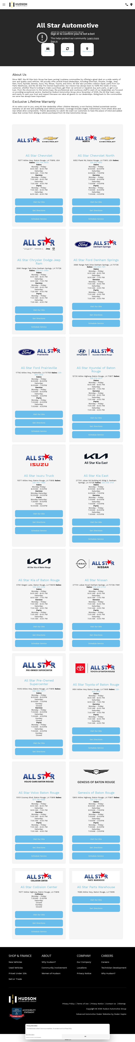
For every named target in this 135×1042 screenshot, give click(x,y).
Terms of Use (83, 1004)
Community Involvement (54, 967)
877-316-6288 (39, 799)
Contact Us (111, 1004)
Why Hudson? (49, 962)
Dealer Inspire (120, 1014)
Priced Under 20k (17, 973)
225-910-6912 (96, 162)
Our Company (84, 962)
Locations (82, 967)
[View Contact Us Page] (126, 4)
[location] (131, 4)
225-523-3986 (42, 270)
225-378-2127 (96, 799)
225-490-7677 (38, 691)
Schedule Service (39, 219)
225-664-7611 (99, 267)
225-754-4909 (42, 162)
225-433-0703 (99, 587)
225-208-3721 (108, 483)
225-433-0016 (39, 587)
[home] (18, 4)
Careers (105, 962)
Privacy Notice (84, 973)
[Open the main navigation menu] (4, 4)
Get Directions (39, 210)
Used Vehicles (16, 967)
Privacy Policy (68, 1004)
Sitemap (122, 1004)
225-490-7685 (38, 483)
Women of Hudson (51, 973)
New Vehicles (15, 962)
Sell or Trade (15, 979)
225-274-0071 (96, 378)
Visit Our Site (39, 202)
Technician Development (113, 967)
